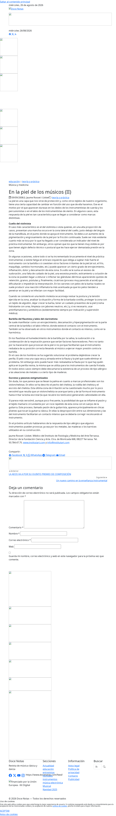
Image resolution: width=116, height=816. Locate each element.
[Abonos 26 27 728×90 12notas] (60, 462)
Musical (47, 786)
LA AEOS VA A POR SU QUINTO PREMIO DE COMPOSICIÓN (40, 474)
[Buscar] (104, 766)
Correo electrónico (20, 540)
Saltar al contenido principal (15, 1)
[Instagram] (23, 775)
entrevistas (49, 772)
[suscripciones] (30, 683)
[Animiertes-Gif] (9, 64)
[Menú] (105, 27)
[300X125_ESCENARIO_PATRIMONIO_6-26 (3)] (30, 650)
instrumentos (50, 779)
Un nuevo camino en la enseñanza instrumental (81, 480)
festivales (48, 775)
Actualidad (48, 765)
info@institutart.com (58, 442)
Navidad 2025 (50, 789)
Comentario (16, 527)
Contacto (73, 775)
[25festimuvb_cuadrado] (9, 46)
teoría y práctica (30, 181)
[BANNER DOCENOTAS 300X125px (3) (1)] (30, 668)
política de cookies (60, 806)
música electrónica (53, 782)
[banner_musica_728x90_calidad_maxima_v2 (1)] (60, 18)
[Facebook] (10, 34)
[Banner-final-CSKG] (1, 99)
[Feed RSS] (15, 34)
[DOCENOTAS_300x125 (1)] (30, 633)
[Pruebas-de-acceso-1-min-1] (30, 724)
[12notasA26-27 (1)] (30, 615)
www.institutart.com (34, 442)
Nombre (14, 533)
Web (11, 546)
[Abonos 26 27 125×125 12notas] (9, 82)
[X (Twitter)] (13, 34)
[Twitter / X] (14, 775)
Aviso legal (74, 765)
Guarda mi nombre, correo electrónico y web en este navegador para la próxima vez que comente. (56, 558)
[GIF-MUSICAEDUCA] (30, 588)
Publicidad (73, 779)
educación (14, 181)
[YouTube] (18, 775)
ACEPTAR (4, 810)
